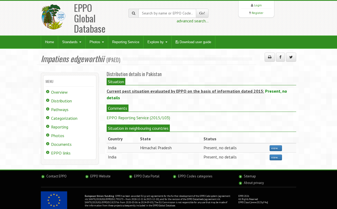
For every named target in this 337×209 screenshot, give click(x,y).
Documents (61, 144)
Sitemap (250, 176)
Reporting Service (125, 42)
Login (258, 5)
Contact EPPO (56, 176)
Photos (95, 42)
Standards (70, 42)
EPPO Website (100, 176)
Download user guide (195, 42)
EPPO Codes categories (195, 176)
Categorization (64, 118)
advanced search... (193, 20)
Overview (59, 92)
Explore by (156, 42)
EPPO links (61, 153)
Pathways (59, 109)
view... (275, 148)
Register (257, 13)
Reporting (59, 127)
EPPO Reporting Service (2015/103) (138, 117)
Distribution (61, 100)
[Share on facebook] (280, 57)
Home (49, 42)
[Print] (270, 57)
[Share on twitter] (291, 57)
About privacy (254, 183)
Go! (202, 13)
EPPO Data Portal (147, 176)
